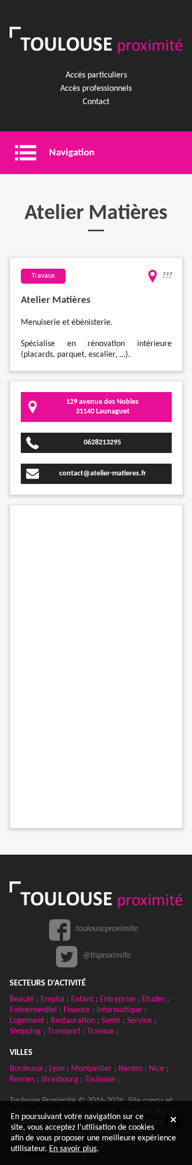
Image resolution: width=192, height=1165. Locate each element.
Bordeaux (26, 1069)
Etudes (153, 999)
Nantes (130, 1069)
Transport (64, 1031)
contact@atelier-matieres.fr (102, 474)
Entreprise (117, 999)
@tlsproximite (107, 955)
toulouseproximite (107, 929)
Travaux (100, 1031)
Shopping (25, 1031)
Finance (76, 1010)
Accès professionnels (96, 88)
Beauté (22, 999)
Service (139, 1021)
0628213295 (102, 443)
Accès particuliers (96, 75)
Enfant (82, 999)
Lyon (57, 1069)
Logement (27, 1021)
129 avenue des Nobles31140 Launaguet (102, 407)
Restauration (73, 1021)
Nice (156, 1069)
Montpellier (91, 1069)
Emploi (53, 999)
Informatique (119, 1010)
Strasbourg (59, 1079)
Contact (96, 102)
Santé (111, 1021)
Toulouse (100, 1079)
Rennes (22, 1079)
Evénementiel (33, 1010)
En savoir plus (73, 1149)
